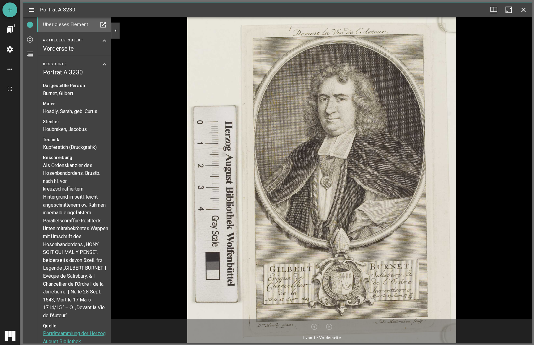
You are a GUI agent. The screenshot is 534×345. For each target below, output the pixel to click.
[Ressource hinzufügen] (9, 9)
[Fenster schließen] (523, 9)
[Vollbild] (9, 89)
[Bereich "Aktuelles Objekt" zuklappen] (104, 40)
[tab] (30, 24)
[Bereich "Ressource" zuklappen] (104, 64)
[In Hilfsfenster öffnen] (103, 24)
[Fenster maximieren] (508, 9)
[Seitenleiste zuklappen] (115, 30)
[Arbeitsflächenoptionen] (9, 69)
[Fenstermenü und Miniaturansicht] (493, 9)
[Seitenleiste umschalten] (31, 9)
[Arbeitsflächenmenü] (9, 49)
